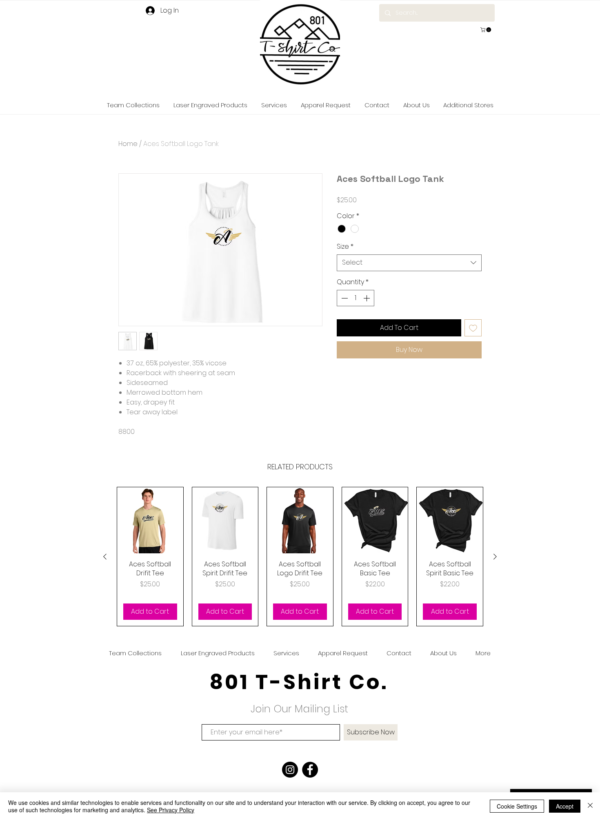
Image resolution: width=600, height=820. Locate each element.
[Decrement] (343, 298)
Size (345, 246)
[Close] (590, 806)
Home (128, 143)
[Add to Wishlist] (473, 327)
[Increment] (367, 298)
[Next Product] (495, 556)
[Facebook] (310, 770)
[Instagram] (290, 770)
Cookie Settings (517, 806)
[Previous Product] (105, 556)
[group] (300, 556)
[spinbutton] (355, 298)
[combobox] (409, 262)
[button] (486, 29)
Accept (564, 806)
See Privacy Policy (170, 810)
